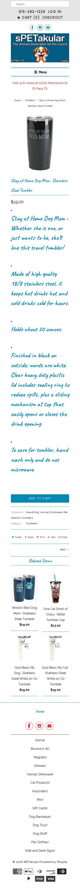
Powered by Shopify (53, 862)
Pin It (42, 537)
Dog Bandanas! (40, 817)
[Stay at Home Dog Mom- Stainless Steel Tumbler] (40, 143)
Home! (40, 740)
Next (63, 549)
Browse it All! (40, 749)
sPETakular (30, 862)
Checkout (53, 17)
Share (31, 537)
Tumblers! (27, 517)
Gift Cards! (40, 808)
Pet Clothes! (40, 842)
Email (64, 537)
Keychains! (40, 791)
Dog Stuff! (40, 833)
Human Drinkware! (51, 512)
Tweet (18, 537)
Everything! (32, 512)
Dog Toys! (40, 825)
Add (53, 537)
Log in (54, 11)
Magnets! (40, 757)
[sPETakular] (40, 49)
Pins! (40, 800)
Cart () (30, 17)
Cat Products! (40, 782)
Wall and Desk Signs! (40, 850)
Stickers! (40, 766)
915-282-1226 (32, 11)
